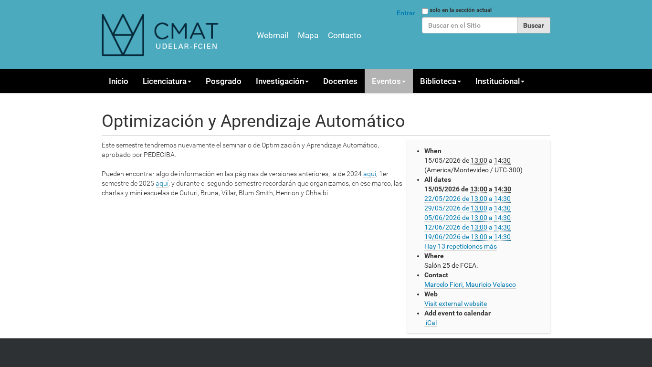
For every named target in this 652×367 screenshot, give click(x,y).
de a (467, 198)
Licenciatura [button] (165, 81)
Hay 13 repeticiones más (460, 246)
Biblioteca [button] (438, 81)
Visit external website (455, 303)
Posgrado (224, 81)
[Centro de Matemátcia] (161, 34)
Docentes (340, 81)
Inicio (118, 81)
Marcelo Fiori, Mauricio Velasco (470, 284)
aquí (369, 174)
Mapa (308, 35)
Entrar (406, 13)
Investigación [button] (280, 81)
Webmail (272, 35)
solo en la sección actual (461, 10)
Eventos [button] (386, 81)
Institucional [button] (497, 81)
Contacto (344, 35)
